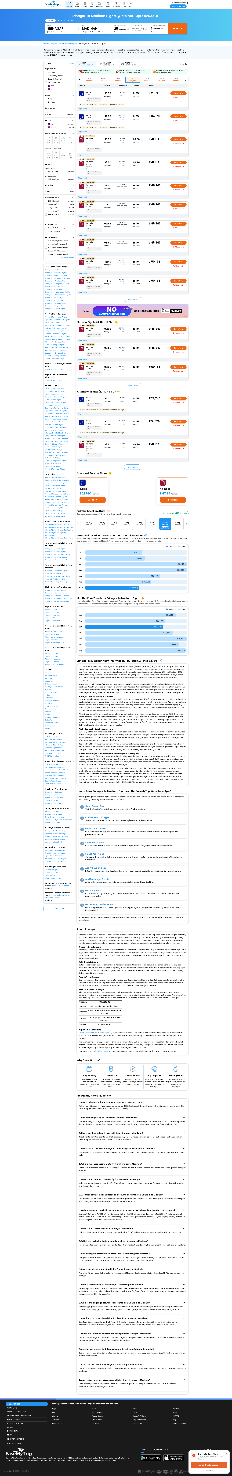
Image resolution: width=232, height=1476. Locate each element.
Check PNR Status (139, 1416)
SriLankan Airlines (52, 723)
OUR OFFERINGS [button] (13, 1404)
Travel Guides (97, 1416)
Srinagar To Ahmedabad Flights (58, 295)
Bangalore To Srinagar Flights (57, 331)
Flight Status (50, 875)
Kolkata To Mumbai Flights (55, 491)
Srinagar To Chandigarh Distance (58, 598)
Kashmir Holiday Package (55, 834)
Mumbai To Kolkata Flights (55, 427)
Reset (72, 63)
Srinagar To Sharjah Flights (56, 557)
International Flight (52, 872)
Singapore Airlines (52, 717)
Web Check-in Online (54, 878)
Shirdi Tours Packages (54, 861)
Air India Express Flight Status (56, 742)
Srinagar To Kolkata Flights (56, 286)
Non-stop (51, 72)
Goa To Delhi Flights (53, 488)
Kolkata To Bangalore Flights (56, 452)
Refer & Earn (137, 1423)
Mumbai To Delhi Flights (54, 391)
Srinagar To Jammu (53, 795)
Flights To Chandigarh (54, 618)
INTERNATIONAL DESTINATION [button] (19, 1415)
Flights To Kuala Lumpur (54, 664)
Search (177, 28)
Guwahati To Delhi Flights (55, 516)
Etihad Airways (51, 692)
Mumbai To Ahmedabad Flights (57, 494)
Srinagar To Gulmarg (53, 792)
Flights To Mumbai (52, 615)
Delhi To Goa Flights (53, 394)
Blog (174, 1419)
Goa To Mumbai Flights (54, 449)
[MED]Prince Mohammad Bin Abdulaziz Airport (96, 32)
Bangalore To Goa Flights (55, 436)
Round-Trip (61, 20)
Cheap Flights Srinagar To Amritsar (59, 538)
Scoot (47, 714)
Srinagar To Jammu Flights (56, 272)
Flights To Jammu (52, 612)
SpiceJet (48, 720)
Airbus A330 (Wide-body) (57, 244)
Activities (55, 1419)
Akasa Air (49, 681)
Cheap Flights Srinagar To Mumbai (59, 530)
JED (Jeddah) (53, 208)
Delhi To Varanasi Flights (55, 513)
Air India (54, 89)
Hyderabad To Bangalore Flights (58, 499)
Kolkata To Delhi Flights (54, 424)
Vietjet (47, 728)
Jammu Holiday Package (55, 842)
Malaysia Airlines (52, 700)
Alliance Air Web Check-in (55, 778)
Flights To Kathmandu (53, 659)
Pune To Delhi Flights (53, 400)
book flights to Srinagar (102, 1051)
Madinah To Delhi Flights (55, 573)
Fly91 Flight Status (52, 756)
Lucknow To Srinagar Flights (56, 353)
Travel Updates (98, 1419)
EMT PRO (176, 1416)
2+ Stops (51, 102)
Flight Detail (82, 109)
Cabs (135, 1412)
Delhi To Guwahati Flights (55, 485)
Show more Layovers (66, 218)
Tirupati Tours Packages (55, 853)
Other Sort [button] (183, 64)
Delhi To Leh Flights (52, 466)
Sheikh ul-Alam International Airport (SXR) (97, 1032)
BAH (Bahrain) (53, 214)
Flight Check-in (58, 1423)
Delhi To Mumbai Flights (54, 388)
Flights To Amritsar (52, 621)
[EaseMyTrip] (53, 4)
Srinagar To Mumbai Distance (57, 596)
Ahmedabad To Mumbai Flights (57, 433)
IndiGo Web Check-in (54, 764)
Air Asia (48, 673)
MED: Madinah (53, 179)
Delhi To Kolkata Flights (54, 422)
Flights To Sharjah (52, 662)
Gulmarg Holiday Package (56, 839)
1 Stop (50, 99)
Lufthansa (49, 698)
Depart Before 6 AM (55, 79)
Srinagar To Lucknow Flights (56, 300)
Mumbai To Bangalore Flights (57, 413)
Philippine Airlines (52, 706)
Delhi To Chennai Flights (54, 444)
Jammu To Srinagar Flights (56, 333)
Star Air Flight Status (53, 753)
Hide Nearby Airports (55, 76)
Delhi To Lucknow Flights (54, 510)
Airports (55, 1416)
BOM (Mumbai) (53, 201)
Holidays (176, 1409)
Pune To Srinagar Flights (55, 345)
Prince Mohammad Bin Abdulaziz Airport (57, 896)
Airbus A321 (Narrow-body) (58, 248)
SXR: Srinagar (53, 171)
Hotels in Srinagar (52, 811)
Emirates (48, 689)
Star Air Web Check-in (54, 781)
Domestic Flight (51, 870)
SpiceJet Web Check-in (54, 775)
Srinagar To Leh (51, 800)
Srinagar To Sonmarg (54, 803)
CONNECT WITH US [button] (15, 1423)
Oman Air (49, 703)
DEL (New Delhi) (53, 211)
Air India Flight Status (53, 739)
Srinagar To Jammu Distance (57, 593)
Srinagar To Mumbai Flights (56, 275)
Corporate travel (139, 1419)
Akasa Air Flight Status (54, 745)
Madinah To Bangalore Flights (57, 582)
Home (46, 43)
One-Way (50, 20)
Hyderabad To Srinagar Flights (57, 320)
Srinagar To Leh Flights (54, 289)
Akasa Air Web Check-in (55, 773)
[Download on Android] (151, 1460)
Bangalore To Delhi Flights (55, 397)
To (83, 25)
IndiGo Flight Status (52, 736)
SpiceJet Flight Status (53, 748)
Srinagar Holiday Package (55, 831)
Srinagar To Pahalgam (54, 797)
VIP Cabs (95, 1423)
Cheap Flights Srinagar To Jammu (59, 527)
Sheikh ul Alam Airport (60, 886)
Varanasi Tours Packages (55, 858)
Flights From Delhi (52, 634)
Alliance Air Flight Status (54, 750)
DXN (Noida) (52, 204)
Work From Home (179, 1423)
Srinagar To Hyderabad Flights (57, 292)
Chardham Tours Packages (56, 850)
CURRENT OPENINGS (15, 1443)
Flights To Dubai (51, 653)
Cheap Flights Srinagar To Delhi (57, 524)
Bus (53, 1412)
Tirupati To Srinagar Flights (55, 356)
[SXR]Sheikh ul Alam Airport (56, 32)
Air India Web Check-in (54, 767)
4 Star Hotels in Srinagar (55, 814)
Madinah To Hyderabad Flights (57, 576)
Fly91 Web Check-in (53, 784)
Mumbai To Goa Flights (54, 405)
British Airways (51, 684)
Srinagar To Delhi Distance (56, 590)
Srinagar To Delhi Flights (55, 270)
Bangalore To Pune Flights (55, 483)
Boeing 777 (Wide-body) (57, 251)
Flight (54, 1409)
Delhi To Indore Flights (54, 508)
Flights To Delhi (51, 609)
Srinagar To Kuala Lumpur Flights (58, 560)
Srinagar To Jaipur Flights (55, 306)
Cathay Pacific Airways (54, 687)
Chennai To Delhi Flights (54, 430)
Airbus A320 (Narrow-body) (58, 241)
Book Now (178, 93)
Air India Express (51, 675)
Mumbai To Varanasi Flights (56, 455)
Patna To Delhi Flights (53, 458)
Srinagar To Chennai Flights (56, 303)
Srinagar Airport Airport (54, 369)
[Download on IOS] (173, 1460)
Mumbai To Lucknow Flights (56, 505)
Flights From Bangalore (54, 642)
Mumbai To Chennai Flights (56, 497)
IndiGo (53, 86)
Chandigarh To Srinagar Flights (57, 325)
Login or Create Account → (209, 1465)
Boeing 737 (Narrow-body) (58, 254)
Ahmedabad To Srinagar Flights (58, 347)
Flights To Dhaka (51, 656)
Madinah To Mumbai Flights (56, 571)
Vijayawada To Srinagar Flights (57, 339)
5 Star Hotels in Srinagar (55, 817)
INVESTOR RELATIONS (15, 1439)
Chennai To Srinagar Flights (56, 342)
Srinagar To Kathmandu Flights (57, 554)
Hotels (94, 1409)
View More (133, 299)
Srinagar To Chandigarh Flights (57, 278)
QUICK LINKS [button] (12, 1408)
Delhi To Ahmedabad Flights (56, 441)
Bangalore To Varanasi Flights (57, 502)
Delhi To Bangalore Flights (55, 402)
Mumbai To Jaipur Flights (55, 469)
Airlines (175, 1412)
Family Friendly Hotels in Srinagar (58, 820)
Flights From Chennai (53, 640)
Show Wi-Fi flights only (56, 228)
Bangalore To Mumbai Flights (57, 408)
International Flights (68, 43)
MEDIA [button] (9, 1435)
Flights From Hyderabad (55, 637)
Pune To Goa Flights (53, 463)
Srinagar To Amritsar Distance (57, 601)
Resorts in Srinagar (53, 822)
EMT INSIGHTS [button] (12, 1431)
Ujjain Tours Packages (54, 856)
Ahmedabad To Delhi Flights (56, 416)
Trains (135, 1409)
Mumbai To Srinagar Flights (56, 317)
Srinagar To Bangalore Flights (57, 284)
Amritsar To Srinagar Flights (56, 350)
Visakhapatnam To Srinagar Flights (59, 336)
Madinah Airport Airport (54, 380)
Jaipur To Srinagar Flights (55, 358)
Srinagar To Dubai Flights (55, 549)
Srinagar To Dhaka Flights (55, 551)
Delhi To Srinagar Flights (55, 322)
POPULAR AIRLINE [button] (13, 1419)
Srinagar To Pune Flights (55, 297)
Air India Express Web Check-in (58, 770)
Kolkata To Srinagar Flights (56, 328)
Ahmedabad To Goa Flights (56, 477)
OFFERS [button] (10, 1427)
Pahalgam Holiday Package (56, 836)
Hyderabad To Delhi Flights (56, 411)
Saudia (48, 712)
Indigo (47, 695)
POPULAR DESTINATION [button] (16, 1412)
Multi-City (72, 20)
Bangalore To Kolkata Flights (56, 438)
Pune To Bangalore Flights (55, 461)
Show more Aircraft (67, 258)
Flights (54, 43)
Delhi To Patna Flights (53, 447)
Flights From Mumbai (53, 631)
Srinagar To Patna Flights (55, 309)
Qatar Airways (51, 709)
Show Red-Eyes (54, 231)
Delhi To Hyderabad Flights (56, 419)
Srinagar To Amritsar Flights (56, 281)
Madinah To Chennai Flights (56, 579)
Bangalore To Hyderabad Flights (58, 480)
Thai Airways (50, 725)
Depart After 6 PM (54, 82)
